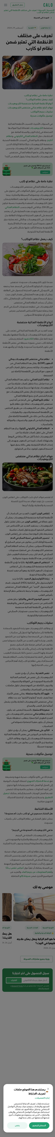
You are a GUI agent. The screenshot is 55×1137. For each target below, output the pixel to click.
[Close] (48, 1089)
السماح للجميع (39, 1125)
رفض (17, 1125)
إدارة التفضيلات (42, 1098)
